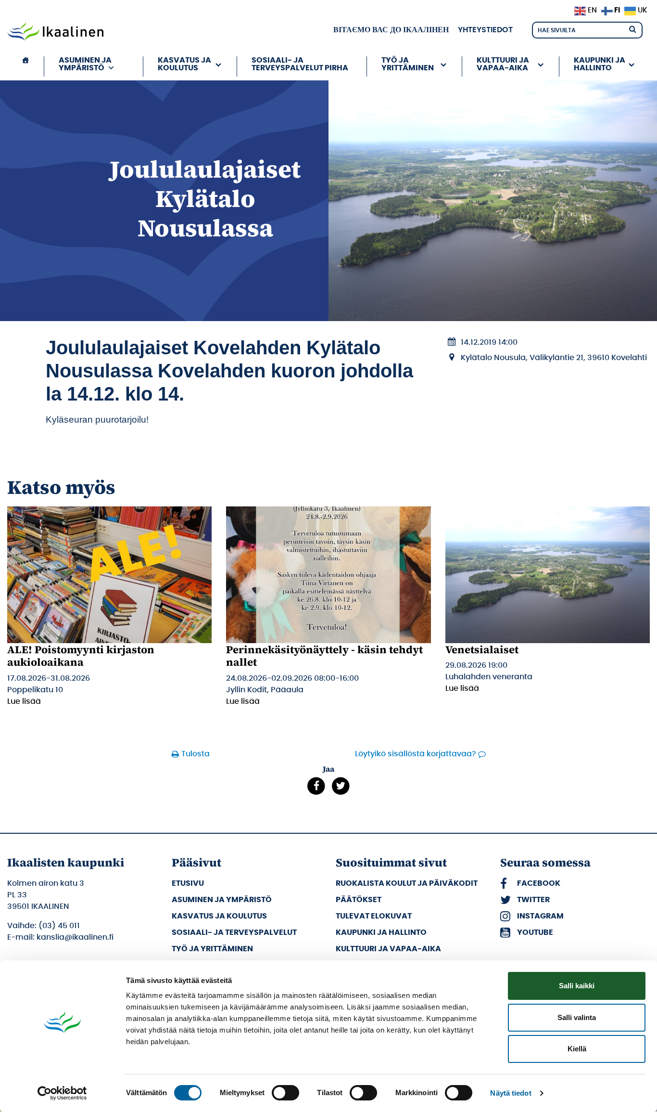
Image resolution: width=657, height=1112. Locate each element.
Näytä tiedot (510, 1093)
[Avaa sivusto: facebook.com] (316, 785)
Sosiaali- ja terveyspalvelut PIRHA (300, 64)
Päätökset (358, 900)
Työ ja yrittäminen (212, 949)
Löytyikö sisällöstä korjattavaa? (415, 754)
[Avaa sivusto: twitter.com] (340, 785)
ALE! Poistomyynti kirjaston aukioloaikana (80, 655)
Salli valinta (576, 1017)
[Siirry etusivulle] (55, 32)
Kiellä (577, 1049)
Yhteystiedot (485, 30)
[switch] (285, 1092)
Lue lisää (24, 701)
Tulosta (195, 754)
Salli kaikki (576, 986)
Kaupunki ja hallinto (381, 932)
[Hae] (632, 29)
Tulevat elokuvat (374, 916)
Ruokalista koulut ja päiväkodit (407, 883)
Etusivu (188, 883)
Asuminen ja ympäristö (222, 900)
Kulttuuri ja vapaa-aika (388, 949)
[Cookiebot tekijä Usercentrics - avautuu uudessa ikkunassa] (62, 1093)
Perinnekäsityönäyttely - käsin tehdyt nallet (324, 655)
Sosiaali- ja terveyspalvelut (234, 932)
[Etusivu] (25, 66)
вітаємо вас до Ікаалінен (391, 30)
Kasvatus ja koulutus (219, 916)
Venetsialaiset (481, 649)
